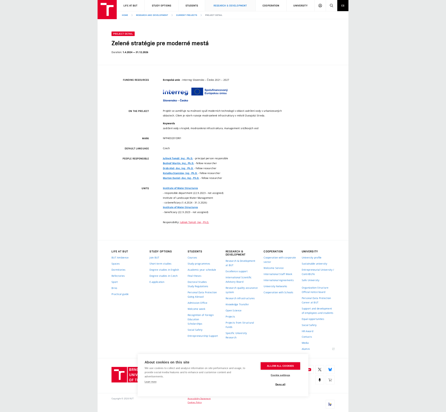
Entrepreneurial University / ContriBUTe (318, 272)
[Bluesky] (330, 369)
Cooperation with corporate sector (280, 260)
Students (192, 5)
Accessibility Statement (199, 398)
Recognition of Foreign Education (201, 317)
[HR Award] (330, 404)
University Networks (275, 286)
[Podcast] (319, 380)
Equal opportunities (313, 319)
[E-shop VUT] (330, 380)
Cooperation (271, 5)
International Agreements (279, 280)
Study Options (161, 5)
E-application (156, 282)
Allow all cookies (280, 366)
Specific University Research (236, 335)
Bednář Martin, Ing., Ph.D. (178, 163)
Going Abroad (195, 296)
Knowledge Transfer (237, 304)
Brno (114, 288)
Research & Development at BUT (240, 263)
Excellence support (237, 271)
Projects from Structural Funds (240, 325)
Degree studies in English (164, 269)
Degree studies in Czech (163, 275)
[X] (319, 369)
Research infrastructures (240, 298)
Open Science (233, 310)
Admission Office (197, 302)
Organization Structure (315, 287)
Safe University (310, 280)
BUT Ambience (120, 257)
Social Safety (195, 329)
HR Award (307, 331)
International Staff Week (278, 274)
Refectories (118, 275)
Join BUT (154, 257)
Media (305, 342)
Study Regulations (198, 286)
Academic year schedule (202, 269)
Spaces (116, 263)
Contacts (307, 336)
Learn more (150, 381)
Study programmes (199, 263)
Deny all (280, 384)
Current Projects (186, 15)
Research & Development (230, 5)
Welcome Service (274, 268)
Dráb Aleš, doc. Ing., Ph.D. (178, 168)
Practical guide (120, 294)
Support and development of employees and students (317, 311)
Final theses (194, 275)
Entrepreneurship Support (203, 336)
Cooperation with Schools (278, 292)
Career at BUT (310, 302)
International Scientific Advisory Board (239, 279)
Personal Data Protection (202, 292)
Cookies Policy (195, 402)
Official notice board (313, 292)
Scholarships (195, 323)
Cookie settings (280, 375)
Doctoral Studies (197, 282)
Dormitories (118, 269)
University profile (312, 257)
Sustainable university (314, 263)
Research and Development (152, 15)
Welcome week (196, 309)
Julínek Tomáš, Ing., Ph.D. (178, 158)
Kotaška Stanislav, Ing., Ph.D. (180, 173)
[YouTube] (309, 369)
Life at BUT (130, 5)
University (300, 5)
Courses (192, 257)
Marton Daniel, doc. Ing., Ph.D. (181, 178)
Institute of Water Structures (180, 188)
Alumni (306, 349)
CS (342, 5)
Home (125, 15)
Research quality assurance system (242, 290)
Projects (230, 316)
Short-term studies (160, 263)
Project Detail (213, 15)
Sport (115, 282)
